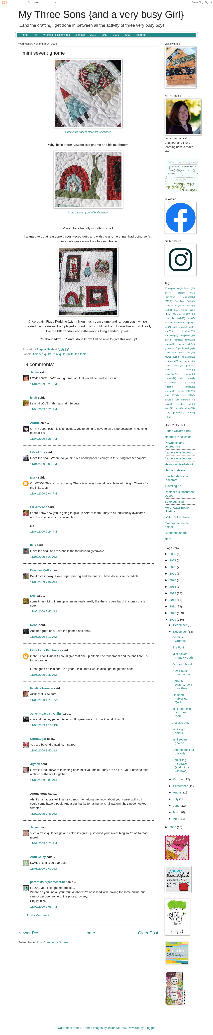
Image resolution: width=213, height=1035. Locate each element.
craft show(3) (180, 327)
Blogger (149, 1028)
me (35, 34)
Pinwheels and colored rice (174, 444)
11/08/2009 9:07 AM (43, 868)
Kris (33, 545)
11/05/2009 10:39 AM (44, 700)
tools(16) (169, 408)
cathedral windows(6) (175, 322)
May (176, 812)
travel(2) (179, 408)
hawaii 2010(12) (187, 352)
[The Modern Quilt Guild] (177, 964)
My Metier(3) (179, 314)
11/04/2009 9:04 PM (43, 493)
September (181, 786)
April (176, 818)
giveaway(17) (171, 348)
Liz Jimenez (38, 507)
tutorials (80, 34)
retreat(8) (169, 387)
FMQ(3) (168, 301)
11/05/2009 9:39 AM (43, 674)
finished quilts (42, 354)
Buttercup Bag (174, 501)
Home (89, 933)
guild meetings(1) (186, 348)
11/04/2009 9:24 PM (43, 531)
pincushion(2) (171, 374)
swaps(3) (169, 399)
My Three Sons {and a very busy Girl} (101, 14)
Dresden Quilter (41, 570)
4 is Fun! (178, 647)
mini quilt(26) (171, 361)
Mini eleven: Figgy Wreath (182, 655)
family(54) (190, 340)
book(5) (191, 318)
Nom (168, 539)
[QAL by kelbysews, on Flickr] (177, 859)
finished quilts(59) (186, 344)
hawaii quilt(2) (172, 357)
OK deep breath (183, 664)
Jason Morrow (116, 1028)
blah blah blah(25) (175, 318)
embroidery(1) (171, 335)
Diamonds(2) (189, 297)
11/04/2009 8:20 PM (43, 384)
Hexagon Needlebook (179, 464)
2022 (173, 567)
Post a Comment (38, 915)
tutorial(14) (190, 408)
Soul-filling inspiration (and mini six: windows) (182, 765)
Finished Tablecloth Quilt (180, 698)
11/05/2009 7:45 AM (43, 611)
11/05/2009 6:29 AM (43, 556)
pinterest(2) (189, 374)
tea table (81, 354)
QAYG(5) (190, 314)
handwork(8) (170, 352)
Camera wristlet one (178, 458)
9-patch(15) (189, 288)
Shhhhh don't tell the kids (183, 751)
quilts (69, 354)
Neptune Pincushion (178, 437)
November (180, 631)
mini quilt (59, 354)
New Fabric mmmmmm (181, 672)
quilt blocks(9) (187, 378)
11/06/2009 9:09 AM (43, 780)
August (178, 792)
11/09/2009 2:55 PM (43, 906)
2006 (173, 827)
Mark (33, 477)
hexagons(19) (188, 357)
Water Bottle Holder (178, 517)
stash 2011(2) (172, 395)
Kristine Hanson (41, 688)
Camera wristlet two (178, 452)
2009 (127, 34)
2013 (173, 593)
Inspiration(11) (171, 310)
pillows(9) (190, 369)
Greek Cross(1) (173, 305)
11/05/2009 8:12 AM (43, 636)
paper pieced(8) (174, 365)
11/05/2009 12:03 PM (44, 725)
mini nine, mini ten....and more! (182, 712)
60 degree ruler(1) (174, 288)
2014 (173, 586)
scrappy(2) (190, 387)
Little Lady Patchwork (45, 650)
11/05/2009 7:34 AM (43, 582)
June (176, 805)
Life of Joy (37, 452)
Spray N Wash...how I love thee (182, 684)
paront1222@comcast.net (48, 882)
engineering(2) (188, 335)
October (179, 779)
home (25, 34)
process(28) (170, 378)
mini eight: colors (179, 731)
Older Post (148, 933)
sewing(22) (170, 391)
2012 (93, 34)
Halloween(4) (188, 305)
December (180, 625)
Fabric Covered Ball (178, 431)
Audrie (35, 423)
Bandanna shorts (176, 533)
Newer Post (29, 933)
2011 (104, 34)
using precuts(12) (174, 412)
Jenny (34, 372)
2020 (173, 580)
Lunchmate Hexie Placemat (176, 478)
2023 (173, 560)
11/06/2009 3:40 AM (43, 750)
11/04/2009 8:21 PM (43, 409)
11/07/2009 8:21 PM (43, 843)
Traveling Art (173, 486)
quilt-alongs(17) (172, 382)
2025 (173, 554)
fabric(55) (178, 340)
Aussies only (180, 722)
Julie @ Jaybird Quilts (46, 713)
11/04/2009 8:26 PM (43, 438)
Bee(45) (168, 293)
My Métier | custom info (56, 34)
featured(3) (170, 344)
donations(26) (188, 331)
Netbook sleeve (175, 470)
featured (141, 34)
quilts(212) (190, 382)
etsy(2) (168, 340)
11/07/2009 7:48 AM (43, 813)
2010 (116, 34)
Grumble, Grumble (179, 638)
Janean (35, 827)
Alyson (35, 764)
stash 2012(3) (188, 395)
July (176, 799)
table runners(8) (182, 399)
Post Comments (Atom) (52, 942)
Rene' (34, 625)
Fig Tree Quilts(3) (185, 301)
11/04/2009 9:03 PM (43, 464)
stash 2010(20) (186, 391)
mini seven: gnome (180, 741)
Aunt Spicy (38, 857)
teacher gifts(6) (186, 404)
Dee (33, 595)
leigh (33, 397)
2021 (173, 573)
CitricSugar (38, 738)
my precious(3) (187, 361)
